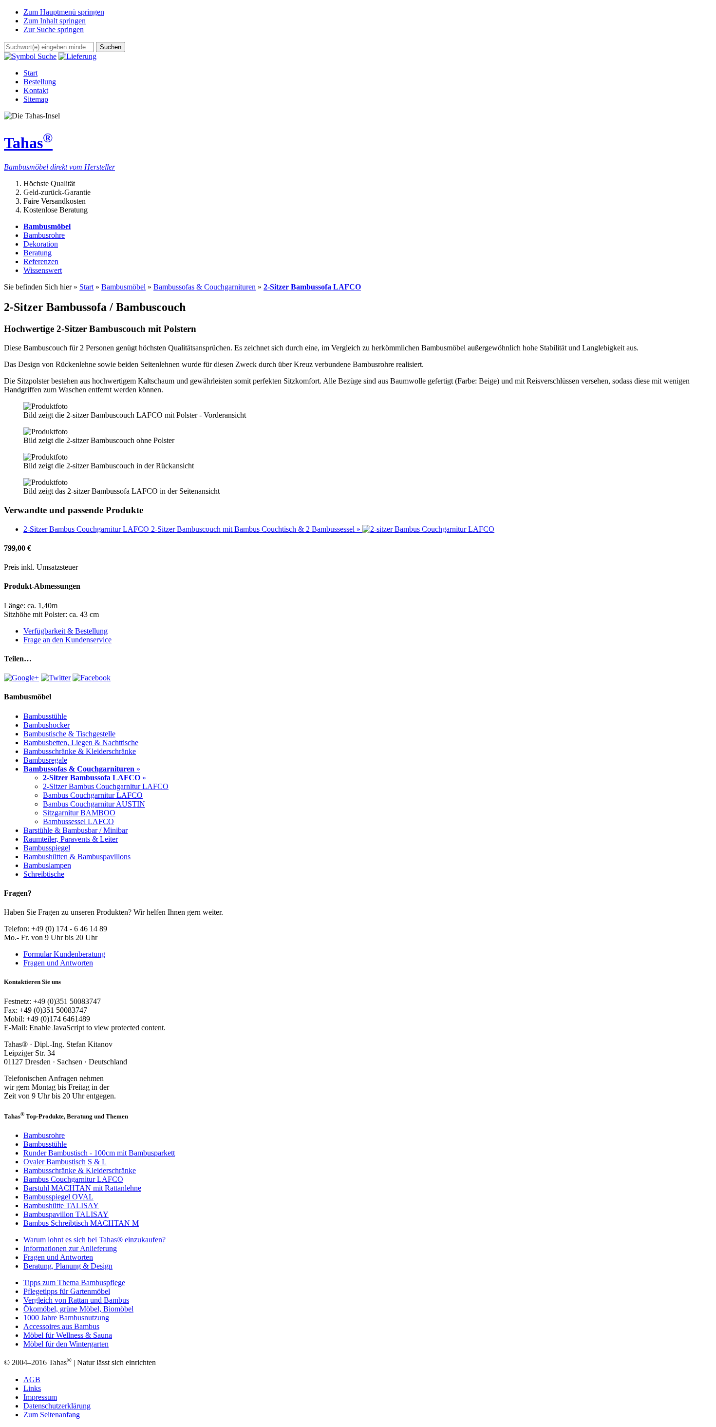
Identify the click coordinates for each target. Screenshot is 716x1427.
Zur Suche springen (53, 29)
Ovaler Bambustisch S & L (65, 1161)
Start (30, 73)
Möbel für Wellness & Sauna (67, 1335)
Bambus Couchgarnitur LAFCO (93, 795)
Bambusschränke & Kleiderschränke (79, 751)
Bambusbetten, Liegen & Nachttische (80, 742)
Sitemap (35, 99)
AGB (31, 1379)
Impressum (40, 1397)
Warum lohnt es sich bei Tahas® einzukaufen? (94, 1239)
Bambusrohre (44, 235)
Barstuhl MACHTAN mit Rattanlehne (82, 1188)
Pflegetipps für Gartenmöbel (66, 1291)
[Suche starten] (30, 56)
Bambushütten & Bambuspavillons (77, 856)
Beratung (37, 253)
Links (32, 1388)
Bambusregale (45, 760)
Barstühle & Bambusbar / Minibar (75, 830)
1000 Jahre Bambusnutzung (66, 1317)
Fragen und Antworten (58, 963)
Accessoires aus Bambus (61, 1326)
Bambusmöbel (123, 287)
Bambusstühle (45, 716)
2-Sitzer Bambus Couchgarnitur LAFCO (106, 786)
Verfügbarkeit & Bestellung (65, 631)
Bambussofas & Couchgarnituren (204, 287)
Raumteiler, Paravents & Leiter (70, 839)
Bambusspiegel (46, 848)
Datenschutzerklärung (57, 1406)
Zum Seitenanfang (51, 1414)
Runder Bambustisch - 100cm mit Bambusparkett (99, 1153)
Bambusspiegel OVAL (58, 1197)
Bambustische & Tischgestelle (69, 734)
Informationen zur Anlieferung (70, 1248)
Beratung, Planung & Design (68, 1266)
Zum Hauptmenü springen (63, 12)
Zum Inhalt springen (54, 21)
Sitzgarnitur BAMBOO (79, 813)
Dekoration (40, 244)
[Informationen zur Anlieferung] (77, 56)
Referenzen (40, 261)
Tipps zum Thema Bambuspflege (74, 1282)
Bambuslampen (47, 865)
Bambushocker (46, 725)
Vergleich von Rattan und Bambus (76, 1300)
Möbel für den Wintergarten (66, 1344)
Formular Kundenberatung (64, 954)
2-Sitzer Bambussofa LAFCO (312, 287)
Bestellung (39, 81)
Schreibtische (43, 874)
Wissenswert (42, 270)
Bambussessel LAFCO (78, 821)
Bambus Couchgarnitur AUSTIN (94, 804)
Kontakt (35, 90)
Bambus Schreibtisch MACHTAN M (81, 1223)
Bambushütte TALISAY (61, 1205)
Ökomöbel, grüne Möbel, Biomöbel (78, 1309)
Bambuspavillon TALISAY (66, 1214)
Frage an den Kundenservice (67, 640)
